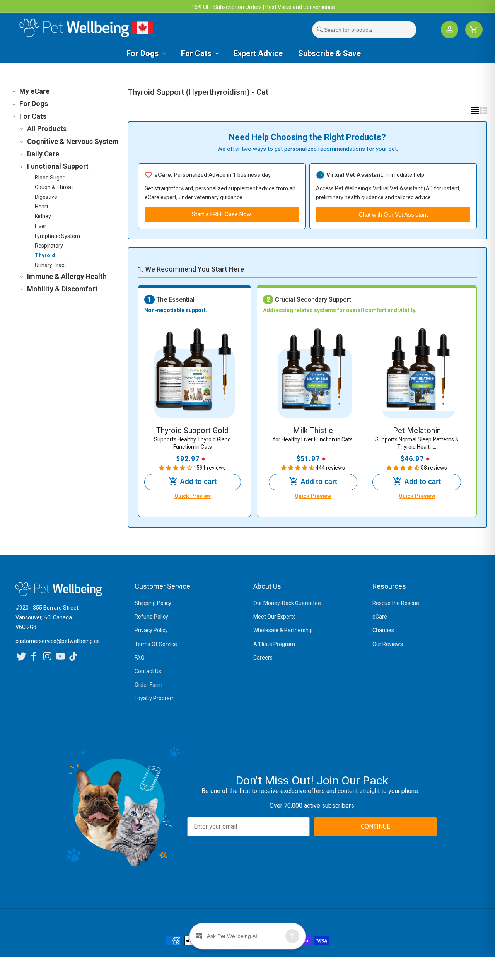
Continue (170, 548)
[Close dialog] (392, 391)
